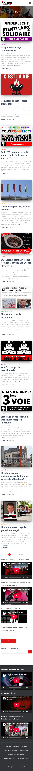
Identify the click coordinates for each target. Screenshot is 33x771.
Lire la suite (17, 65)
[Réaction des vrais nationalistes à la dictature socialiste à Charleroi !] (16, 456)
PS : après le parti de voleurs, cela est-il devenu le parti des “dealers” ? (16, 262)
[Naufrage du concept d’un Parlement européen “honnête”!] (16, 400)
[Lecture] (3, 577)
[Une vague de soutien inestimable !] (16, 297)
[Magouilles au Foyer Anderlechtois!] (16, 31)
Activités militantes (6, 311)
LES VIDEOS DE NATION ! (23, 758)
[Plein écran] (29, 577)
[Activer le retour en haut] (30, 767)
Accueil (8, 746)
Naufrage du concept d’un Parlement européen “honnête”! (14, 419)
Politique (3, 44)
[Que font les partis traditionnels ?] (16, 351)
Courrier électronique (8, 630)
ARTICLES (24, 746)
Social (3, 98)
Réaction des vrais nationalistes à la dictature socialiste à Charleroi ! (15, 476)
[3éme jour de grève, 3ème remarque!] (16, 84)
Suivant (21, 554)
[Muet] (27, 577)
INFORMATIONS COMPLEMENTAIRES (16, 754)
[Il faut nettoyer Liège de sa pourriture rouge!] (16, 511)
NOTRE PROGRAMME (9, 758)
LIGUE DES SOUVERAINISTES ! (16, 763)
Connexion (16, 746)
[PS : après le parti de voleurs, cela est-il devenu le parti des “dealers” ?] (16, 243)
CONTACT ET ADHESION (11, 750)
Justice (3, 257)
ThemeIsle (22, 767)
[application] (16, 570)
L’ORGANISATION (24, 750)
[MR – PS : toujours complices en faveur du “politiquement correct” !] (16, 136)
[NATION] (7, 3)
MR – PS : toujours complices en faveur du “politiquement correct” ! (16, 155)
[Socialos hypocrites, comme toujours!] (16, 190)
